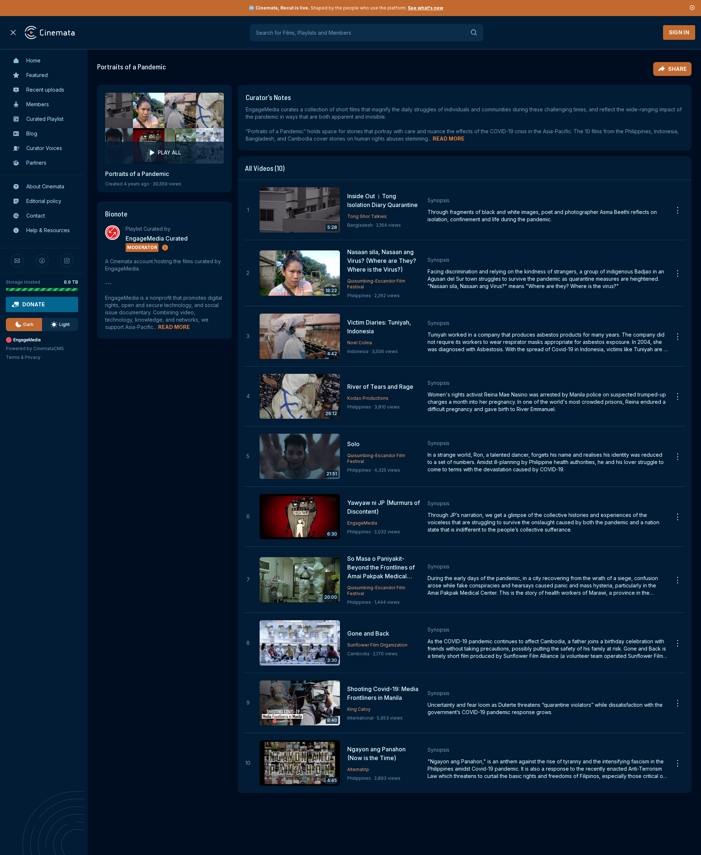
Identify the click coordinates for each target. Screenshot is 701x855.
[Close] (692, 8)
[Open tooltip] (165, 247)
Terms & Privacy (23, 357)
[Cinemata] (50, 32)
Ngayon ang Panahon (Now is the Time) (376, 753)
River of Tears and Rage (380, 386)
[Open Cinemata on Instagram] (66, 260)
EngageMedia (362, 523)
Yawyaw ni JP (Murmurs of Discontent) (383, 507)
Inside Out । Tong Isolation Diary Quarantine (382, 200)
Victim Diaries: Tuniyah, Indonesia (379, 327)
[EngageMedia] (42, 340)
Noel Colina (359, 342)
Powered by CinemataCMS (35, 348)
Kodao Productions (367, 398)
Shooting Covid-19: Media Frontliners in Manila (382, 693)
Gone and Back (368, 633)
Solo (353, 444)
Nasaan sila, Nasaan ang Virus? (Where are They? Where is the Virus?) (381, 260)
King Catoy (359, 709)
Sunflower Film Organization (377, 645)
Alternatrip (358, 769)
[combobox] (366, 32)
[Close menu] (13, 32)
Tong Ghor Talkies (367, 216)
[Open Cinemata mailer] (17, 260)
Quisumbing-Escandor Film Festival (376, 284)
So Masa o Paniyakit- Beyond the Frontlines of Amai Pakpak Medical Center (381, 567)
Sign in (679, 32)
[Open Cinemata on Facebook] (42, 260)
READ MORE (174, 327)
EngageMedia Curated (157, 238)
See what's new (425, 8)
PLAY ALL (169, 152)
